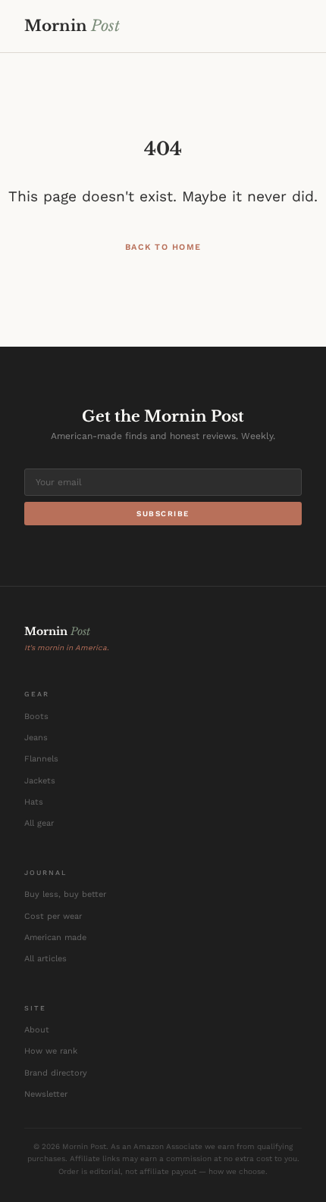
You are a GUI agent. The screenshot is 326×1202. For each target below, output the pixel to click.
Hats (33, 802)
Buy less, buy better (65, 894)
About (36, 1030)
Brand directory (55, 1073)
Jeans (36, 738)
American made (55, 937)
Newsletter (45, 1094)
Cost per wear (53, 916)
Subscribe (163, 513)
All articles (45, 959)
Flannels (41, 759)
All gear (39, 823)
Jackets (39, 781)
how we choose (236, 1171)
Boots (36, 716)
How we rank (50, 1051)
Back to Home (163, 247)
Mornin (72, 26)
